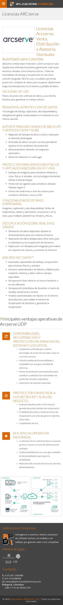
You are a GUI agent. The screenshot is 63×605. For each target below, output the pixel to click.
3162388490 (15, 578)
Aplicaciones (34, 4)
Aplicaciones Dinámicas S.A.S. (25, 599)
